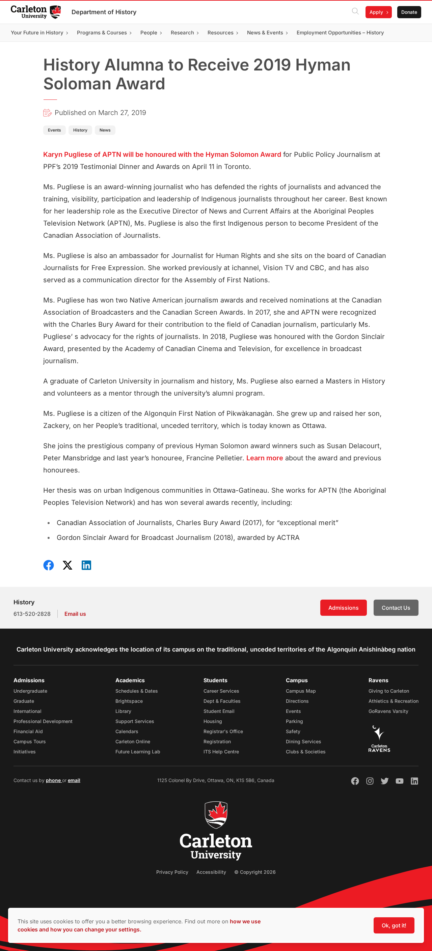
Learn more (264, 458)
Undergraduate (30, 691)
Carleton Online (132, 741)
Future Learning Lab (137, 751)
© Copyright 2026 (255, 872)
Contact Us (396, 607)
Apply (376, 12)
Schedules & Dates (136, 691)
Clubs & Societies (306, 751)
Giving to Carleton (389, 691)
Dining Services (303, 741)
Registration (217, 741)
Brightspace (129, 701)
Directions (297, 701)
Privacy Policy (172, 872)
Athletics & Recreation (393, 701)
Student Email (219, 711)
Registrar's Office (223, 731)
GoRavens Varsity (388, 711)
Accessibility (211, 872)
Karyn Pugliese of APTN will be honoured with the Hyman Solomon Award (162, 154)
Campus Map (301, 691)
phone (54, 780)
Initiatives (25, 751)
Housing (213, 721)
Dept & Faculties (222, 701)
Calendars (126, 731)
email (74, 780)
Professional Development (43, 721)
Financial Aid (28, 731)
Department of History (104, 12)
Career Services (221, 691)
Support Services (134, 721)
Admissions (343, 607)
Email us (75, 613)
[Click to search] (355, 12)
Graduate (24, 701)
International (28, 711)
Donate (409, 12)
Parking (294, 721)
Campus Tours (30, 741)
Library (123, 711)
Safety (293, 731)
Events (293, 711)
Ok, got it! (394, 925)
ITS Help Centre (221, 751)
